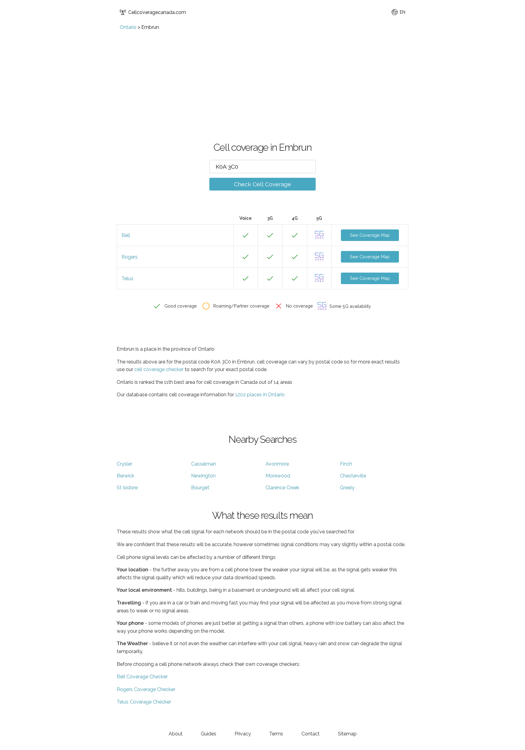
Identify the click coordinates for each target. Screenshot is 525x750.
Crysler (124, 464)
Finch (346, 464)
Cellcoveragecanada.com (157, 12)
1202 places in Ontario (260, 394)
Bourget (200, 487)
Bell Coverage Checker (142, 676)
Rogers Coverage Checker (146, 689)
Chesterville (353, 476)
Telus (127, 278)
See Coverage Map (370, 235)
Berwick (125, 476)
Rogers (130, 257)
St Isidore (127, 487)
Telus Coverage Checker (144, 702)
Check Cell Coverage (262, 184)
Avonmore (277, 464)
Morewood (278, 476)
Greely (347, 487)
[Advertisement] (262, 75)
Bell (126, 235)
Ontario (128, 27)
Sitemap (347, 734)
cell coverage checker (159, 369)
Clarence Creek (282, 487)
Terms (276, 734)
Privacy (243, 734)
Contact (310, 734)
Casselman (203, 464)
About (176, 734)
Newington (203, 476)
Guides (208, 734)
